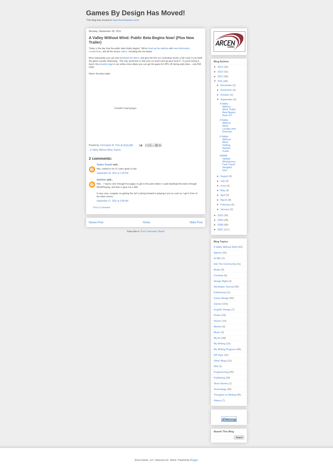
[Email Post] (140, 145)
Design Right (221, 281)
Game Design (221, 298)
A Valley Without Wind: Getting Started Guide (225, 143)
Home (146, 222)
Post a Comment (101, 207)
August (224, 176)
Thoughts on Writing (225, 394)
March (224, 199)
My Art (217, 338)
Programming (221, 372)
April (223, 195)
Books (217, 269)
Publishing (219, 377)
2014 (220, 66)
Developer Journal (224, 286)
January (225, 209)
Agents (217, 252)
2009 (220, 220)
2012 (220, 76)
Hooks (217, 315)
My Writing (219, 343)
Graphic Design (222, 309)
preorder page (106, 64)
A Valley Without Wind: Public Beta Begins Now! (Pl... (228, 109)
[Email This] (146, 145)
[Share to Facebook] (156, 145)
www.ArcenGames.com (125, 20)
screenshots (95, 51)
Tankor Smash (104, 164)
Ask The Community (225, 263)
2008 (220, 224)
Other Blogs (220, 360)
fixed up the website (158, 48)
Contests (218, 275)
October (225, 94)
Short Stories (221, 383)
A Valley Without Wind (101, 149)
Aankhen (101, 179)
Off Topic (218, 355)
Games (117, 149)
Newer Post (96, 222)
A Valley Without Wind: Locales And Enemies (228, 125)
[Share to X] (153, 145)
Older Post (196, 222)
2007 (220, 229)
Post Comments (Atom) (153, 231)
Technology (220, 389)
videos (124, 51)
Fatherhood (220, 292)
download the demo (129, 58)
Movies (217, 326)
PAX (216, 366)
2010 (220, 215)
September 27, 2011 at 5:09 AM (112, 200)
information (183, 48)
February (225, 204)
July (222, 181)
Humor (217, 320)
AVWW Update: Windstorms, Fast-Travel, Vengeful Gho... (228, 163)
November (226, 89)
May (223, 190)
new (176, 48)
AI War (217, 258)
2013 (220, 71)
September (226, 99)
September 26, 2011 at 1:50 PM (112, 173)
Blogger (194, 460)
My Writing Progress (225, 349)
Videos (217, 400)
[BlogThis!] (150, 145)
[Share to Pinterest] (160, 145)
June (223, 185)
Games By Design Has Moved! (135, 13)
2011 (220, 81)
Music (217, 332)
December (226, 85)
